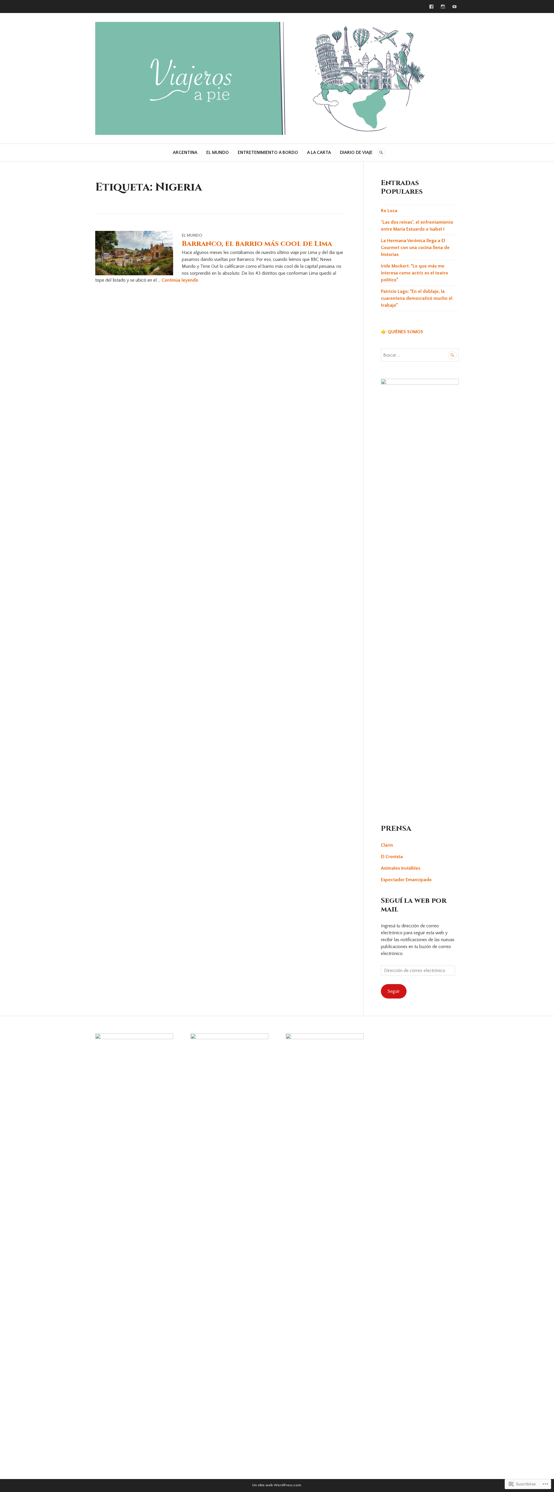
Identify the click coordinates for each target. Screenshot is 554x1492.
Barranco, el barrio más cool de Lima (257, 243)
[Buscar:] (420, 355)
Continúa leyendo (180, 280)
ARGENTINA (185, 152)
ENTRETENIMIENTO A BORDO (268, 152)
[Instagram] (443, 6)
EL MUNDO (217, 152)
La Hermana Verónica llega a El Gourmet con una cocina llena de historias (415, 247)
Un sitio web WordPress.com (276, 1485)
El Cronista (392, 856)
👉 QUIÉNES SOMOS (402, 331)
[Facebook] (431, 6)
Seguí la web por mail (413, 905)
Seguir (394, 991)
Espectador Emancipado (406, 879)
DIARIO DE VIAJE (356, 152)
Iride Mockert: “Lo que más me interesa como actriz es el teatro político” (414, 272)
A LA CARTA (319, 152)
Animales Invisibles (400, 868)
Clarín (387, 845)
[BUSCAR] (381, 152)
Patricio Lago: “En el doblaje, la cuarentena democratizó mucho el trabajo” (416, 298)
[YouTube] (454, 6)
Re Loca (389, 210)
